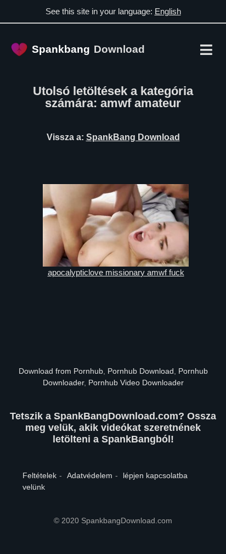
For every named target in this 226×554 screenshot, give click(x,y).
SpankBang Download (133, 137)
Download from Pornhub (61, 371)
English (168, 11)
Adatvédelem (89, 475)
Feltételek (39, 475)
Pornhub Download (141, 371)
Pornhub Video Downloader (136, 382)
